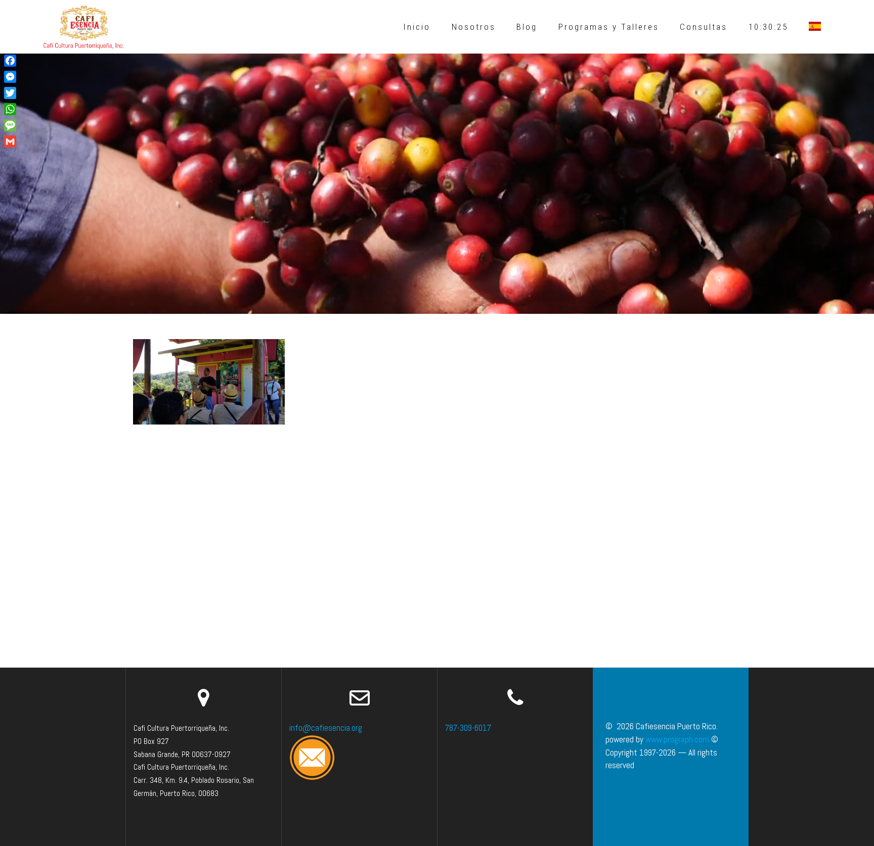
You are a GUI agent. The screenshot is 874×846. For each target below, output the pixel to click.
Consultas (703, 27)
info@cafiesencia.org (325, 727)
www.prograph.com (677, 739)
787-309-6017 (468, 727)
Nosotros (474, 27)
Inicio (416, 27)
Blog (526, 27)
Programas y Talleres (608, 27)
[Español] (815, 27)
